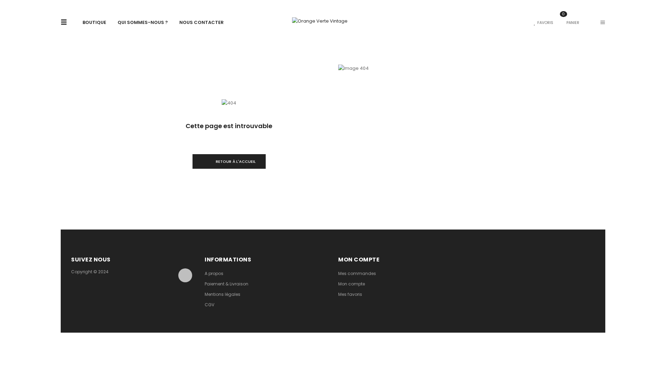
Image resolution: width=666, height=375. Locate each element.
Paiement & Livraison (226, 284)
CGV (209, 305)
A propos (214, 273)
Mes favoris (350, 294)
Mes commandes (357, 273)
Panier (570, 22)
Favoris (545, 22)
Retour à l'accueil (236, 161)
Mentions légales (222, 294)
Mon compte (351, 284)
